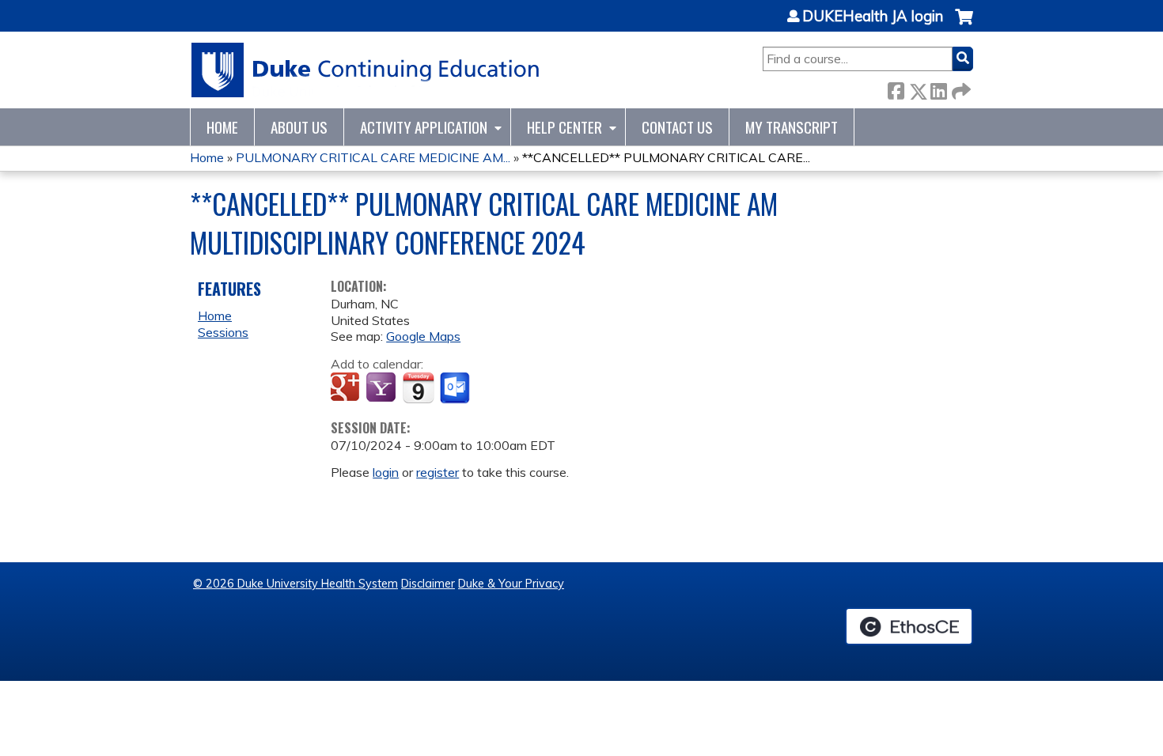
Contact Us (677, 126)
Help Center (564, 126)
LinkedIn (938, 88)
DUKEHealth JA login (872, 16)
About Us (299, 126)
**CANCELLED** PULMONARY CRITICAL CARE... (666, 157)
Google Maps (423, 336)
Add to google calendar (347, 388)
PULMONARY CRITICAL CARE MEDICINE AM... (373, 157)
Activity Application (423, 126)
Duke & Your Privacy (511, 583)
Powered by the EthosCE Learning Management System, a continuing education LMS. (909, 626)
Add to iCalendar (418, 387)
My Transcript (791, 126)
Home (222, 126)
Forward (960, 88)
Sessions (223, 332)
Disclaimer (428, 583)
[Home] (366, 70)
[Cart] (964, 24)
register (437, 472)
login (386, 472)
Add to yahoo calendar (382, 388)
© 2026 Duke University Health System (295, 583)
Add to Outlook (456, 388)
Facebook (896, 88)
